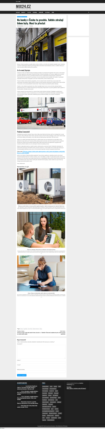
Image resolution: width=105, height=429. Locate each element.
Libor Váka (30, 328)
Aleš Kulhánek (20, 25)
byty (59, 386)
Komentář (19, 344)
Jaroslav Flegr (53, 397)
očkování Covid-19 (47, 406)
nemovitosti (53, 402)
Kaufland (45, 400)
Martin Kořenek (36, 328)
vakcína (48, 417)
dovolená (45, 393)
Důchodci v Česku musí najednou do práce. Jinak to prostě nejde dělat (53, 332)
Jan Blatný (55, 395)
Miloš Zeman (45, 402)
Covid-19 (52, 391)
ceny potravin (53, 388)
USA (43, 417)
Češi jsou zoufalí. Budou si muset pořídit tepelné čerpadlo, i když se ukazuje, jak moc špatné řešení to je (41, 206)
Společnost (47, 12)
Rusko (44, 415)
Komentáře (41, 12)
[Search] (88, 12)
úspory (44, 420)
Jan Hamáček (45, 397)
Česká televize (51, 420)
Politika (29, 12)
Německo (45, 404)
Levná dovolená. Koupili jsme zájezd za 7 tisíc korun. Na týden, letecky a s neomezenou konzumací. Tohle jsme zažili (27, 387)
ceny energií (45, 388)
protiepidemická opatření (48, 411)
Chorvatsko (45, 391)
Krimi (53, 12)
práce (57, 411)
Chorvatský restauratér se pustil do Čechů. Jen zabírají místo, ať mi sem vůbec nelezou (27, 402)
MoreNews (58, 426)
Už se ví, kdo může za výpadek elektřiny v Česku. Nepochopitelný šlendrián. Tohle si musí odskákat (27, 393)
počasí (56, 409)
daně (56, 391)
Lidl (56, 400)
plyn (52, 409)
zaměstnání (54, 417)
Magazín (23, 12)
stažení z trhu (50, 415)
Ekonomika (35, 12)
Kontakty (69, 387)
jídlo (59, 397)
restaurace (45, 413)
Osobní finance (24, 16)
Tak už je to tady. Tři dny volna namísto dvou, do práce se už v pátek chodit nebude (29, 332)
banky (21, 328)
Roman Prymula (52, 413)
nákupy (59, 402)
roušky (59, 413)
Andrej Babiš (45, 386)
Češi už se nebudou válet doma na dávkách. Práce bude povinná (41, 249)
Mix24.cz (23, 6)
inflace (49, 395)
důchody (56, 393)
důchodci (50, 393)
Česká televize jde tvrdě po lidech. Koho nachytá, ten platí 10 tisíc (27, 406)
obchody (50, 404)
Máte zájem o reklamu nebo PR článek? (76, 388)
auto (51, 386)
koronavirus (51, 400)
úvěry (41, 328)
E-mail (19, 365)
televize (57, 415)
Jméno (19, 360)
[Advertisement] (41, 313)
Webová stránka (21, 369)
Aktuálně (18, 12)
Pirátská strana (46, 409)
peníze (54, 406)
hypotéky (25, 328)
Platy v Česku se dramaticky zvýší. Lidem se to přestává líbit (41, 293)
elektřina (45, 395)
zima (59, 417)
